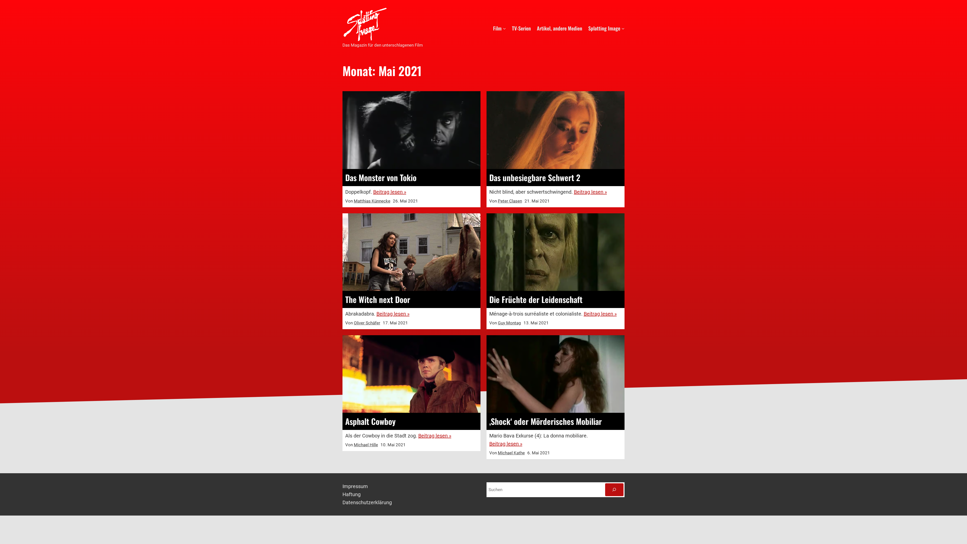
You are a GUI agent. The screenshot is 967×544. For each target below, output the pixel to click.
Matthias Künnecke (372, 200)
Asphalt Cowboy (370, 421)
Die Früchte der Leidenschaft (535, 299)
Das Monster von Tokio (381, 177)
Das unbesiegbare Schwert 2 (534, 177)
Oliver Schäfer (367, 322)
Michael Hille (366, 444)
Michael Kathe (511, 452)
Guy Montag (509, 322)
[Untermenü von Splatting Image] (623, 28)
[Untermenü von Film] (504, 28)
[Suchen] (614, 489)
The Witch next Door (377, 299)
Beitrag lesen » (389, 192)
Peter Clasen (510, 200)
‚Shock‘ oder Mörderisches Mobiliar (545, 421)
